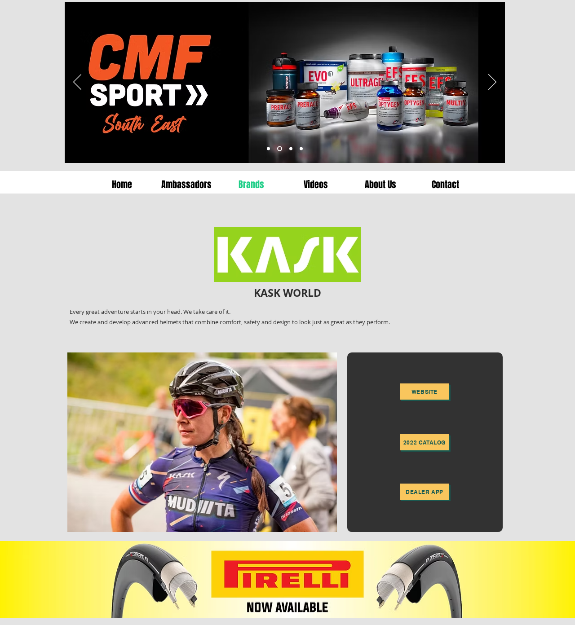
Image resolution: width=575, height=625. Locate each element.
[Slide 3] (278, 148)
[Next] (492, 82)
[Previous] (77, 82)
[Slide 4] (268, 148)
